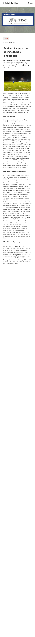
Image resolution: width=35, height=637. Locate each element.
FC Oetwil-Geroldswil (11, 3)
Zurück (6, 39)
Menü (31, 3)
